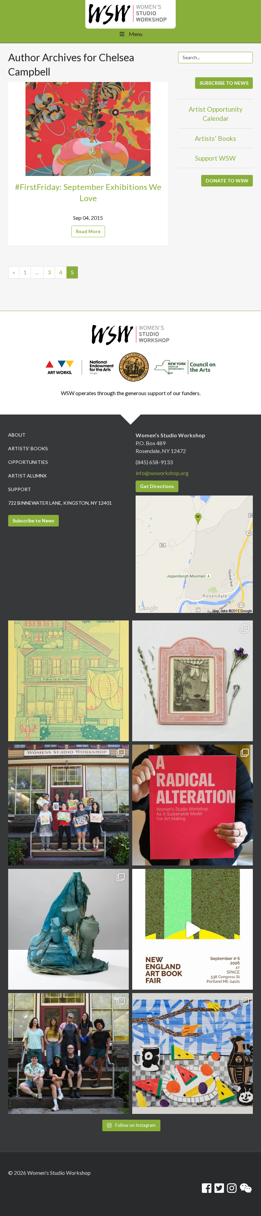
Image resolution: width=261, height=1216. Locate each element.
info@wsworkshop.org (162, 473)
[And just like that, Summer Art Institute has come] (68, 805)
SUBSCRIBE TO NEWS (223, 83)
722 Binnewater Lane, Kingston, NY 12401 (60, 503)
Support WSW (215, 158)
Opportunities (28, 462)
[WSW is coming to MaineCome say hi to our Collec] (192, 929)
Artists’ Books (215, 138)
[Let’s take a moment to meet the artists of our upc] (192, 680)
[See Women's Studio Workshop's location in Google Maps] (194, 553)
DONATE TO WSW (227, 180)
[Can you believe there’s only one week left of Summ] (68, 1053)
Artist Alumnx (27, 476)
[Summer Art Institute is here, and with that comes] (192, 1053)
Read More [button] (88, 231)
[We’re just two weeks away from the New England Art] (192, 805)
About (16, 435)
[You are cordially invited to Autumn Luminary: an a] (68, 680)
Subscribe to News (33, 520)
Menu (135, 34)
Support (19, 489)
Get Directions (157, 486)
